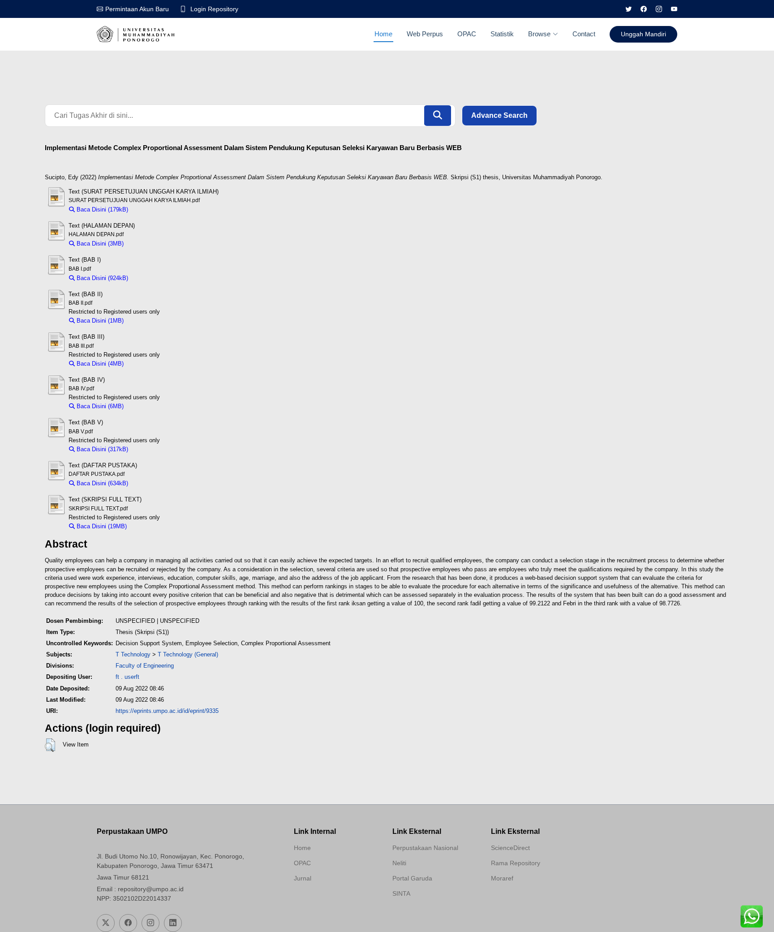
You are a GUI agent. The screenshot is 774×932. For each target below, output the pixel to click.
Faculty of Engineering (145, 665)
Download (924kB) (156, 278)
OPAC (466, 34)
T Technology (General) (188, 654)
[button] (50, 745)
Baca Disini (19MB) (101, 526)
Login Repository (214, 9)
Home (383, 34)
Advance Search (499, 115)
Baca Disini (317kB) (101, 449)
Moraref (502, 878)
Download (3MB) (149, 243)
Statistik (502, 34)
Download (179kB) (156, 209)
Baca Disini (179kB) (101, 209)
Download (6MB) (149, 406)
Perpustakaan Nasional (425, 848)
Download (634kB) (156, 483)
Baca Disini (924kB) (101, 278)
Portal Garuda (412, 878)
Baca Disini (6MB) (99, 406)
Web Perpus (425, 34)
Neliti (399, 863)
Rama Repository (515, 863)
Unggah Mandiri (643, 34)
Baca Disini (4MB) (99, 363)
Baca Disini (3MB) (99, 243)
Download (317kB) (156, 449)
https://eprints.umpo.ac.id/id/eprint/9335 (167, 711)
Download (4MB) (149, 363)
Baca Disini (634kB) (101, 483)
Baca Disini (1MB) (99, 320)
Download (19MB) (154, 526)
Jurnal (302, 878)
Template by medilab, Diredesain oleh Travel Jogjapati (325, 900)
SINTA (401, 893)
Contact (583, 34)
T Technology (133, 654)
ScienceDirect (510, 848)
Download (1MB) (149, 320)
